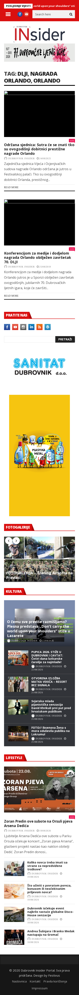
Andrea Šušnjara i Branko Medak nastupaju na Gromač (51, 933)
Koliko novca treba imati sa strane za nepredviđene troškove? (47, 865)
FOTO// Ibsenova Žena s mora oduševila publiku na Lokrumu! (50, 731)
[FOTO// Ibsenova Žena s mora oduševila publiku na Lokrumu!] (18, 733)
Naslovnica (19, 981)
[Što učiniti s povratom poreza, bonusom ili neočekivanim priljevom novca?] (14, 891)
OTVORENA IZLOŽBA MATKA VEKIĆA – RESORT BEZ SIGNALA (49, 681)
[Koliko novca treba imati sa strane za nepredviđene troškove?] (14, 868)
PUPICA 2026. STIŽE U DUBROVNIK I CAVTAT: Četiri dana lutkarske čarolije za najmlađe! (47, 657)
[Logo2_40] (39, 386)
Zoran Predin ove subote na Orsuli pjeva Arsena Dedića (38, 823)
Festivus (54, 975)
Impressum (40, 988)
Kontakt (35, 981)
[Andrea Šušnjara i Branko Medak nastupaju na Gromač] (14, 937)
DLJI (22, 73)
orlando (46, 80)
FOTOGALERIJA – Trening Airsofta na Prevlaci (39, 575)
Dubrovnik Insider (21, 158)
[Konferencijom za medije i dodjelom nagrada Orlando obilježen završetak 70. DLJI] (39, 222)
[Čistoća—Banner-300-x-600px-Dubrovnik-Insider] (39, 515)
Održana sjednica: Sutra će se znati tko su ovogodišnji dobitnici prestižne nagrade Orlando (39, 149)
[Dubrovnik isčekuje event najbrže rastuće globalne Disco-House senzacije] (14, 914)
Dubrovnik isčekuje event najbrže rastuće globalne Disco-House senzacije (50, 911)
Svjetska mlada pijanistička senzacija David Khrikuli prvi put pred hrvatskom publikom (51, 706)
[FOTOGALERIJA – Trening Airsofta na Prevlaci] (39, 559)
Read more (11, 187)
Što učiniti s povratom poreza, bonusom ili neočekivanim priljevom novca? (49, 889)
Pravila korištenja (55, 981)
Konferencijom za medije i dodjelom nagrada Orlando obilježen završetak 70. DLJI (37, 257)
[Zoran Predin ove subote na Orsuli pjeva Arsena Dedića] (39, 790)
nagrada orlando (30, 77)
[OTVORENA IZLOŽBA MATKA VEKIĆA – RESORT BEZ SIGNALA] (18, 684)
